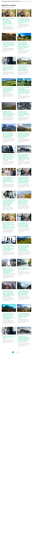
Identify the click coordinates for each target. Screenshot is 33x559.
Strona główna (29, 1)
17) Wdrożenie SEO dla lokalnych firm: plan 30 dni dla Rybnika (8, 337)
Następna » (18, 352)
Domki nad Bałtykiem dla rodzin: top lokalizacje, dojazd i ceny (24, 269)
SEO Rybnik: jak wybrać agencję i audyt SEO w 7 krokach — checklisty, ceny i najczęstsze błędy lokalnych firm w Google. (23, 113)
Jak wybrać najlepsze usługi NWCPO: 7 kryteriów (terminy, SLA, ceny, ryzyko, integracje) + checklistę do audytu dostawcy (24, 315)
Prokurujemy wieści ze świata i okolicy (11, 1)
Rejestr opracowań (23, 1)
